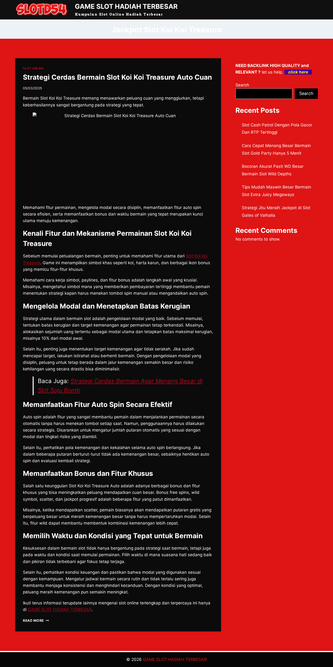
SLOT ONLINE (33, 68)
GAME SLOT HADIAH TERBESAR (175, 659)
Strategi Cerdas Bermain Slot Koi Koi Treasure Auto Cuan (117, 77)
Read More (36, 620)
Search (242, 85)
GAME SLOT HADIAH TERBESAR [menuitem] (60, 609)
